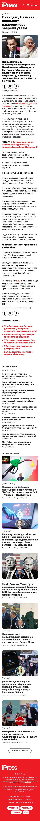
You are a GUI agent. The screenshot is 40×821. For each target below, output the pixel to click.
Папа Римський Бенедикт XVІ (20, 308)
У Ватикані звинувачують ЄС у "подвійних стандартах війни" (19, 341)
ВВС (16, 90)
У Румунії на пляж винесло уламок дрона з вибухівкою (18, 418)
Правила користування (20, 799)
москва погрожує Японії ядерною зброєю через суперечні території (19, 435)
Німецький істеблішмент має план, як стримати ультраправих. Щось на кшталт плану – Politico (19, 735)
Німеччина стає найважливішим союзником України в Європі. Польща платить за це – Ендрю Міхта (18, 638)
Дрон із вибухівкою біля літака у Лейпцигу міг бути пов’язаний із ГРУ (19, 427)
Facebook (13, 808)
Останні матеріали (10, 453)
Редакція (14, 797)
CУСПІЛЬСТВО (7, 13)
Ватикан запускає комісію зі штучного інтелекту (18, 353)
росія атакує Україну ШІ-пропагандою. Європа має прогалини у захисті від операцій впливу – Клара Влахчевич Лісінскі (16, 686)
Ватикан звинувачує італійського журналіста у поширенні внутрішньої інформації (19, 144)
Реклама (25, 797)
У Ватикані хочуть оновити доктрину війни (18, 347)
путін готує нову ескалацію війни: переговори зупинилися (18, 391)
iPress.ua (16, 783)
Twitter (16, 812)
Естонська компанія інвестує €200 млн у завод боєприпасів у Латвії (19, 400)
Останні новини (9, 366)
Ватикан (5, 308)
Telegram (26, 808)
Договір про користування (20, 802)
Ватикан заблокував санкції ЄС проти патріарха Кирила (20, 335)
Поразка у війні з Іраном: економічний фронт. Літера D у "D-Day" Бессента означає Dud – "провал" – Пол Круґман (19, 491)
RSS (25, 812)
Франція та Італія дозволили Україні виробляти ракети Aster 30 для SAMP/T (19, 409)
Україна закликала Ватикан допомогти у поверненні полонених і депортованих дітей (20, 328)
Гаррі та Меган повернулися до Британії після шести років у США (18, 383)
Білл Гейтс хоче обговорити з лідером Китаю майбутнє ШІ (16, 443)
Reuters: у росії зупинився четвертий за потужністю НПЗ (17, 375)
